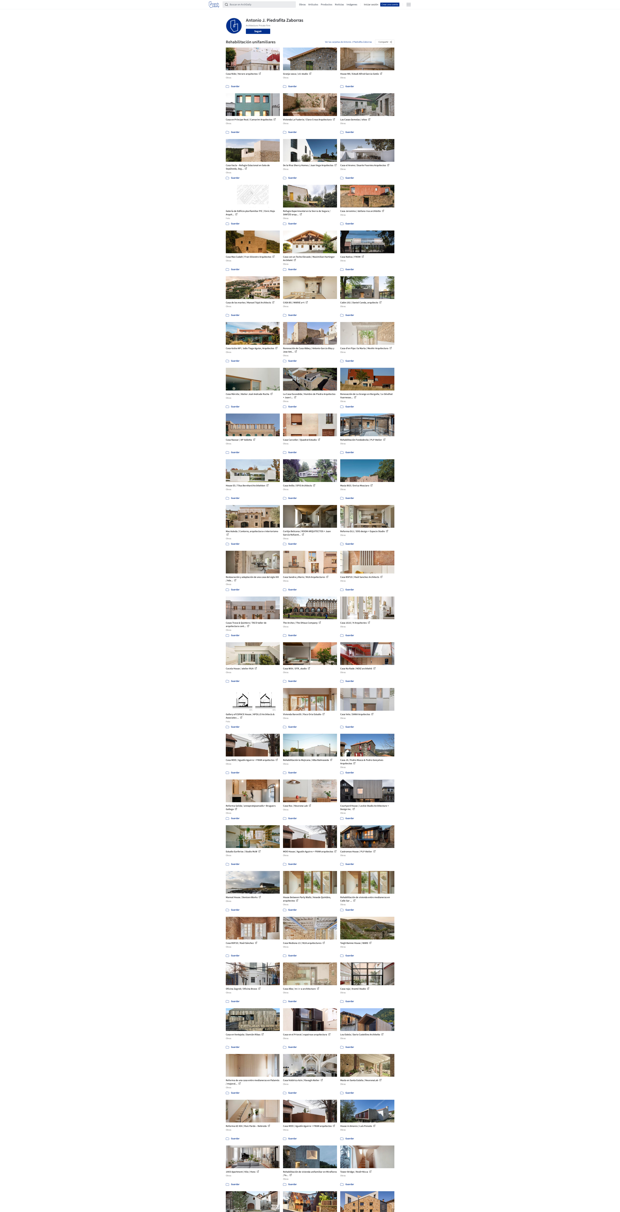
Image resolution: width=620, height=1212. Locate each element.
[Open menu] (408, 4)
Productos (326, 4)
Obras (302, 4)
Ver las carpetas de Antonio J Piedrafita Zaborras (348, 42)
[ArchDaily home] (214, 4)
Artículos (313, 4)
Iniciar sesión (371, 4)
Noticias (339, 4)
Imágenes (352, 4)
